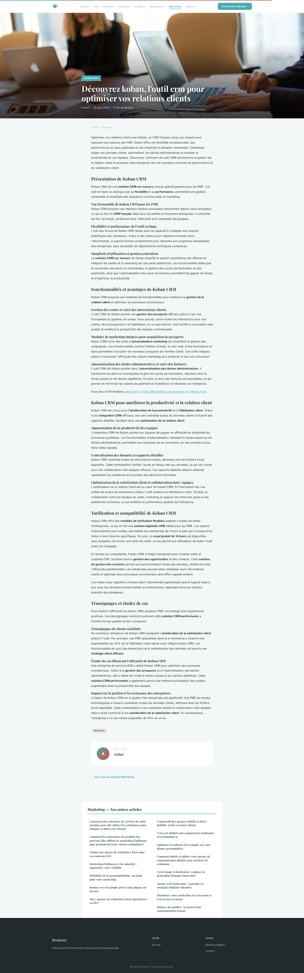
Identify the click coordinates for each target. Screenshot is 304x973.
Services (190, 6)
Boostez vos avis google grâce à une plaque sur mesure (118, 889)
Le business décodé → (235, 6)
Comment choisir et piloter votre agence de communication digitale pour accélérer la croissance (183, 860)
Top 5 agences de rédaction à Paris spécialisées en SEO (118, 901)
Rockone (59, 939)
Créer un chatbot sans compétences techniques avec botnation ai (185, 834)
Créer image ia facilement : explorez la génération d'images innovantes (181, 873)
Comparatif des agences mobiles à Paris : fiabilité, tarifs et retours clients (182, 823)
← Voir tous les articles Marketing (112, 777)
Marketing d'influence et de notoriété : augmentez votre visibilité (113, 865)
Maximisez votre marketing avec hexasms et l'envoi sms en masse (184, 897)
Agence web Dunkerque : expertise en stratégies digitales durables (180, 885)
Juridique (139, 6)
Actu (96, 6)
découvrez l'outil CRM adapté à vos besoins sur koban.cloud (165, 391)
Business (108, 6)
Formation (124, 6)
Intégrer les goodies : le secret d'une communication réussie (179, 908)
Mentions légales (215, 944)
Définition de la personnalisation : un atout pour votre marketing (116, 877)
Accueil (84, 6)
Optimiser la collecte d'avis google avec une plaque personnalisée (183, 846)
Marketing (175, 6)
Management (157, 6)
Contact (210, 950)
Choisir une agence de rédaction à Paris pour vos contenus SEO (117, 854)
